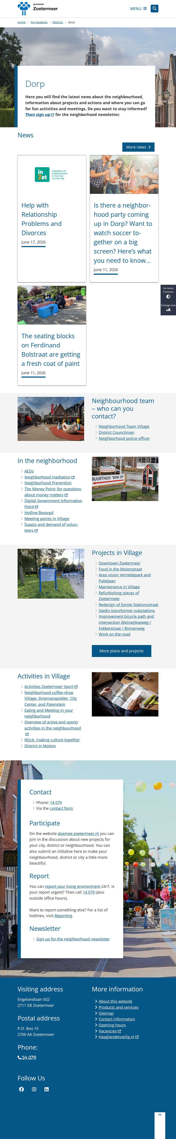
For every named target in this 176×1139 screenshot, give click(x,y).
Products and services (118, 1007)
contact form (61, 808)
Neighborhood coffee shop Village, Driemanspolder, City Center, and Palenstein (50, 698)
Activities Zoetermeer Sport (48, 686)
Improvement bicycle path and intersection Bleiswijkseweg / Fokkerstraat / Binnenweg (126, 622)
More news (136, 147)
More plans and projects (122, 650)
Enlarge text (168, 305)
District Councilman (116, 432)
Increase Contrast (168, 290)
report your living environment (72, 886)
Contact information (117, 1019)
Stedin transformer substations (127, 610)
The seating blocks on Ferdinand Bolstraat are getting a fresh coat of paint (50, 350)
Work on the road (114, 634)
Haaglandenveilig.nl (116, 1036)
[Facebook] (21, 1089)
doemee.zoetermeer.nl (78, 833)
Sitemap (106, 1013)
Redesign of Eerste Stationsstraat (128, 604)
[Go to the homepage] (41, 8)
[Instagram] (34, 1089)
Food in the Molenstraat (120, 569)
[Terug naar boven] (160, 1125)
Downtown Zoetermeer (119, 563)
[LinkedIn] (46, 1089)
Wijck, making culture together (52, 739)
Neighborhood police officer (124, 438)
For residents (39, 22)
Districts (58, 22)
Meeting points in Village (46, 518)
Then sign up (37, 114)
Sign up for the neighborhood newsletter (73, 939)
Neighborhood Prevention (47, 482)
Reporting (63, 915)
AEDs (29, 471)
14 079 (56, 802)
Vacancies (108, 1031)
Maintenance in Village (119, 586)
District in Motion (40, 745)
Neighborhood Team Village (124, 426)
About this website (115, 1001)
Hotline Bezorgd (38, 512)
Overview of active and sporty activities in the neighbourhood (52, 725)
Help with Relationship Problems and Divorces (41, 219)
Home (22, 22)
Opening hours (112, 1025)
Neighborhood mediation (47, 477)
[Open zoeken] (154, 8)
